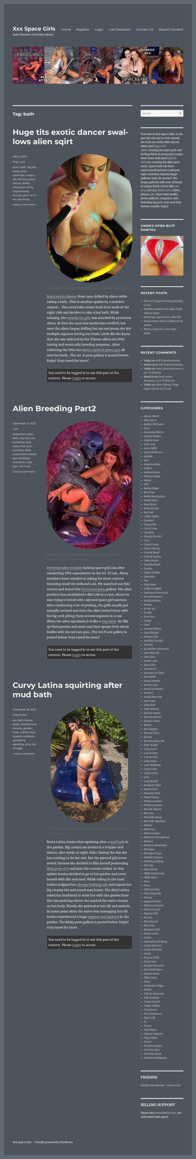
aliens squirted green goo (101, 350)
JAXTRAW (150, 677)
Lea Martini (151, 757)
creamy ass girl (78, 318)
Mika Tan (149, 829)
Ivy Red (148, 644)
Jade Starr (150, 656)
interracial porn (93, 589)
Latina (24, 732)
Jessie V (148, 693)
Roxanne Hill (152, 929)
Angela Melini (152, 436)
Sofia (147, 981)
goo (15, 458)
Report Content (171, 29)
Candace (149, 520)
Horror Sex (174, 1085)
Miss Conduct (152, 833)
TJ (145, 1021)
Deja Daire (150, 584)
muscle (17, 195)
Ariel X (148, 468)
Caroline (149, 532)
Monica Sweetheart (155, 845)
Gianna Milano (153, 628)
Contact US (145, 29)
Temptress (150, 1009)
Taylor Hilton (152, 1005)
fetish (26, 183)
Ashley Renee (152, 472)
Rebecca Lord (152, 909)
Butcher (149, 512)
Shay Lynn (19, 161)
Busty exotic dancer (62, 296)
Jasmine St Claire (154, 673)
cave (28, 442)
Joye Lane (149, 701)
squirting (23, 199)
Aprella (148, 456)
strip (28, 744)
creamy (17, 728)
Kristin (148, 737)
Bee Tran (149, 492)
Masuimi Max (152, 793)
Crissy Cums (151, 544)
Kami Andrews (153, 717)
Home (66, 29)
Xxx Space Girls (34, 28)
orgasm (17, 736)
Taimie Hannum (154, 993)
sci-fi (33, 195)
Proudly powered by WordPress (54, 1142)
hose (16, 732)
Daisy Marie (151, 560)
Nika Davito (151, 869)
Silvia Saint (150, 977)
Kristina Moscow (154, 741)
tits (34, 744)
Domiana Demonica (156, 592)
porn (26, 195)
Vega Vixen (150, 1037)
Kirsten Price (151, 733)
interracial (19, 187)
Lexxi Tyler (150, 769)
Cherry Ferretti (153, 536)
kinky (29, 187)
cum (29, 446)
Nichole (148, 865)
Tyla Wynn (150, 1029)
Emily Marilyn (152, 600)
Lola (15, 428)
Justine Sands (152, 713)
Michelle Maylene (154, 821)
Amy (146, 428)
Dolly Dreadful (152, 588)
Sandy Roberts (152, 945)
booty (16, 171)
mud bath (117, 842)
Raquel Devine (152, 901)
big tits (31, 167)
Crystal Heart (152, 552)
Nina (146, 881)
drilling (22, 179)
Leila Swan (150, 761)
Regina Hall (151, 913)
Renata (148, 917)
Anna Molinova (153, 452)
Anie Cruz (149, 444)
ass (14, 720)
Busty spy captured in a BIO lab (162, 317)
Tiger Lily (149, 1017)
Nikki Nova (150, 877)
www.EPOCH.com (165, 1113)
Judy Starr (150, 705)
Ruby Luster (151, 933)
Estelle (148, 612)
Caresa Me (150, 524)
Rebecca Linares (153, 905)
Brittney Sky (151, 508)
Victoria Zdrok (152, 1053)
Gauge (147, 620)
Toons (148, 1025)
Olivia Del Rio (152, 889)
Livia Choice (151, 773)
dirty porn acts (58, 868)
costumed (19, 446)
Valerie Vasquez (153, 1033)
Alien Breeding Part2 (54, 408)
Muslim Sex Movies (152, 1085)
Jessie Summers (153, 689)
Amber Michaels (154, 424)
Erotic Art (149, 608)
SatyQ (147, 953)
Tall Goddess (151, 997)
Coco (147, 540)
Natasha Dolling (153, 861)
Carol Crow (150, 528)
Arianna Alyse (152, 464)
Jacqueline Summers (156, 648)
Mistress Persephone (157, 837)
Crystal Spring (152, 556)
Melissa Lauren (153, 805)
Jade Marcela (151, 652)
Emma (148, 604)
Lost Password (120, 29)
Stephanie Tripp (153, 985)
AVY (146, 484)
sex (15, 199)
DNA (28, 450)
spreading (19, 740)
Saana (147, 937)
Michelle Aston (153, 817)
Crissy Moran (152, 548)
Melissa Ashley (153, 801)
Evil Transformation (168, 360)
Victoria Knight (153, 1045)
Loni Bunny (151, 781)
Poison (148, 897)
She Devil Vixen (153, 969)
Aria (146, 460)
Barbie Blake (151, 488)
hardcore (24, 458)
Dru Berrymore (153, 596)
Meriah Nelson (153, 809)
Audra (147, 480)
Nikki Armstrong (154, 873)
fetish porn (164, 190)
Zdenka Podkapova (155, 1058)
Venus (147, 1041)
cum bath (109, 621)
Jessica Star (20, 714)
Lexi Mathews (152, 765)
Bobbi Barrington (154, 496)
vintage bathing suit (92, 884)
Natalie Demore (153, 857)
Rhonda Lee (151, 921)
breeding (18, 442)
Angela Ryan (151, 440)
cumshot (18, 450)
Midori (148, 825)
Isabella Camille (153, 640)
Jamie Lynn (151, 660)
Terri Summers (153, 1013)
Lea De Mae (151, 753)
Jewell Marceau (153, 697)
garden (27, 728)
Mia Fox (149, 813)
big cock (25, 438)
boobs (28, 720)
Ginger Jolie (151, 636)
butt (23, 171)
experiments (21, 454)
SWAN (147, 989)
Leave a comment (24, 204)
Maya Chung (151, 797)
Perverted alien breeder (64, 568)
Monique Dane (153, 853)
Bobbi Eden (151, 500)
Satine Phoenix (153, 949)
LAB (29, 462)
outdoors (28, 736)
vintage (17, 748)
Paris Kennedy (152, 893)
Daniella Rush (152, 564)
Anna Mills (150, 448)
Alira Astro (150, 420)
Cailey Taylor (151, 516)
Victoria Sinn (152, 1049)
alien (16, 167)
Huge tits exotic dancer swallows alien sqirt (70, 136)
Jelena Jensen (152, 681)
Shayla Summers (154, 965)
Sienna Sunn (151, 973)
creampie (19, 175)
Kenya (147, 725)
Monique (149, 849)
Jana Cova (149, 664)
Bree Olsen (150, 504)
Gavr (146, 624)
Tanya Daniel (152, 1001)
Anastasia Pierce (154, 432)
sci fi (22, 466)
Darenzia (149, 576)
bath (23, 167)
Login (99, 29)
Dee (146, 580)
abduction (19, 434)
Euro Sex (149, 616)
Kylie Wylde (151, 745)
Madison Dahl (152, 785)
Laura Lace (150, 749)
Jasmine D (150, 668)
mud (32, 732)
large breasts (21, 191)
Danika (148, 568)
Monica (148, 841)
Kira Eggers (151, 729)
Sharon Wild (151, 957)
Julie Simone (151, 709)
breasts (25, 724)
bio (33, 438)
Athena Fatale (152, 476)
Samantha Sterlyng (155, 941)
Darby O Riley (152, 572)
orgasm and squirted (103, 917)
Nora (147, 885)
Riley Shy (149, 925)
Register (82, 29)
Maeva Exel (150, 789)
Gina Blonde (151, 632)
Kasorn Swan (152, 721)
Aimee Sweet (151, 416)
